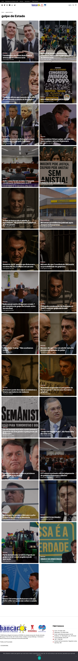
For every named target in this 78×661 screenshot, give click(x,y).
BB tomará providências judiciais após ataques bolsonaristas (57, 224)
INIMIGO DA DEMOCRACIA (51, 559)
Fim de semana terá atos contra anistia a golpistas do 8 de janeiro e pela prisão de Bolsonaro (20, 431)
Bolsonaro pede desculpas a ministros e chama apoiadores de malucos (20, 391)
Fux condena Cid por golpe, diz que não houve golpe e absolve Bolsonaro (57, 140)
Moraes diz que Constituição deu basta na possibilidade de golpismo (57, 265)
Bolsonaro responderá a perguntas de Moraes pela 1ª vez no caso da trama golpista (57, 390)
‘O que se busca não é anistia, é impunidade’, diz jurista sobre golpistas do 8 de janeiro (19, 222)
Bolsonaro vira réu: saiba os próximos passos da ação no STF (19, 474)
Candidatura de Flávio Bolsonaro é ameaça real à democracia (17, 56)
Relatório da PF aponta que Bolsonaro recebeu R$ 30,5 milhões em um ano (19, 265)
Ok (39, 658)
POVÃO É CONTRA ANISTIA (52, 183)
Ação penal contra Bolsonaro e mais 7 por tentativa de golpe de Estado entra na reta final (19, 306)
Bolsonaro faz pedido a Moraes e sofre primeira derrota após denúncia (19, 516)
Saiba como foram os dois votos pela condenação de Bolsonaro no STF (18, 182)
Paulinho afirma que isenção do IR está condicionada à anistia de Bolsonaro (19, 98)
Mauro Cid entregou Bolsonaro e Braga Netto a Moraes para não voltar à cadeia (20, 600)
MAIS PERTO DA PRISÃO (51, 517)
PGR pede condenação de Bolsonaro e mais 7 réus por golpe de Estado (57, 307)
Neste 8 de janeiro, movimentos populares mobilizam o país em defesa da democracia (57, 55)
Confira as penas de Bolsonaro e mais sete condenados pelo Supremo (19, 140)
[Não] (76, 656)
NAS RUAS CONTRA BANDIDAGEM (55, 99)
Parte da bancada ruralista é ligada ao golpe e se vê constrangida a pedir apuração (19, 557)
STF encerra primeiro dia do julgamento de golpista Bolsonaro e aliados (57, 474)
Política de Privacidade (6, 642)
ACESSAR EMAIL (4, 645)
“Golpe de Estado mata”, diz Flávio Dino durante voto (57, 433)
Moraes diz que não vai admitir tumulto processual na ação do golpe (57, 349)
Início (3, 12)
